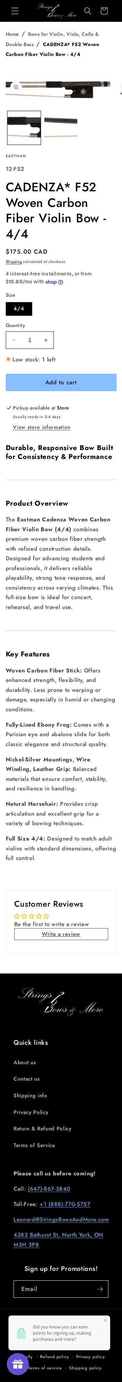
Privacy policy (90, 1357)
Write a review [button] (61, 934)
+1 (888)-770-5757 (65, 1204)
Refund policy (54, 1357)
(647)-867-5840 (49, 1189)
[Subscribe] (100, 1289)
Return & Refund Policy (43, 1128)
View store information (41, 427)
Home (12, 34)
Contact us (27, 1079)
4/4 (19, 308)
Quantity (15, 325)
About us (25, 1062)
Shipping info (30, 1095)
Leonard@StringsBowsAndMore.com (61, 1219)
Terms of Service (34, 1145)
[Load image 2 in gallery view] (61, 128)
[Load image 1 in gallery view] (24, 128)
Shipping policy (85, 1368)
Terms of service (45, 1368)
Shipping (14, 261)
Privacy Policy (31, 1112)
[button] (15, 11)
